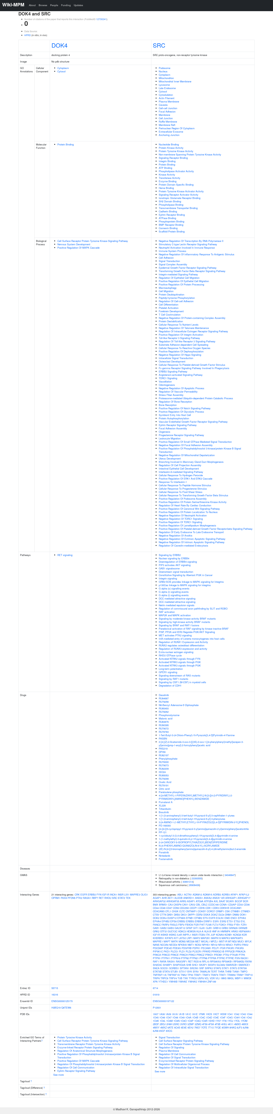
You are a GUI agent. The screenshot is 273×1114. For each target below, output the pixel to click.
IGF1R (105, 894)
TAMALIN (205, 971)
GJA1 (202, 928)
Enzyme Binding (167, 181)
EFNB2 (198, 918)
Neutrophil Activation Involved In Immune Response (187, 247)
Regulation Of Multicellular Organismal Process (184, 1064)
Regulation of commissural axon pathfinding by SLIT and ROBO (193, 608)
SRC (159, 45)
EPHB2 (166, 921)
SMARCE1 (244, 965)
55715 (54, 988)
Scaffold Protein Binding (172, 231)
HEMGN (191, 931)
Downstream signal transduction (176, 571)
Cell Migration (166, 291)
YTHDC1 (163, 981)
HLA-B (207, 931)
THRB (228, 971)
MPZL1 (214, 941)
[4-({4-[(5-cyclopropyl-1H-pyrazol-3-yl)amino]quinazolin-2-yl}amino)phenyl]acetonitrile (204, 829)
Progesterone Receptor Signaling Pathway (181, 435)
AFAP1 (234, 894)
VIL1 (217, 978)
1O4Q (197, 1021)
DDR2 (199, 914)
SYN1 (196, 971)
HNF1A (216, 931)
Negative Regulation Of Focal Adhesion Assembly (186, 445)
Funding (66, 5)
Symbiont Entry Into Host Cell (175, 415)
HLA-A (199, 931)
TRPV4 (173, 978)
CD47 (169, 908)
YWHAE (182, 981)
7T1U (211, 1027)
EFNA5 (181, 918)
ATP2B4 (208, 901)
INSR (121, 894)
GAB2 (163, 928)
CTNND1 (245, 911)
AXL (216, 901)
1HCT (216, 1014)
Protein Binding (65, 144)
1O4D (209, 1017)
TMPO (243, 971)
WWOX (247, 978)
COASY (202, 911)
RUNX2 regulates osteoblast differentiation (181, 645)
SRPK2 (209, 968)
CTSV (156, 914)
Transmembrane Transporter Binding (178, 208)
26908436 (194, 885)
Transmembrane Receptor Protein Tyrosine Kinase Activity (88, 1044)
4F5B (217, 1024)
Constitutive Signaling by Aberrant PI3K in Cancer (185, 575)
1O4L (162, 1021)
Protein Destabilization (171, 321)
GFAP (189, 928)
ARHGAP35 (172, 901)
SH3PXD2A (179, 965)
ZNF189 (211, 981)
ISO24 (162, 772)
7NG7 (197, 1027)
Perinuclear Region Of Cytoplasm (177, 128)
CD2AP (232, 904)
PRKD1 (209, 955)
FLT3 (215, 924)
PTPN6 (203, 958)
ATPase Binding (167, 218)
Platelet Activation (168, 308)
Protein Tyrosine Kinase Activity (176, 151)
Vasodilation (165, 381)
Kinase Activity (167, 174)
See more (58, 1074)
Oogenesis (164, 431)
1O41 (230, 1014)
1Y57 (218, 1021)
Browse (43, 5)
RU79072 (164, 728)
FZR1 (244, 924)
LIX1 (126, 894)
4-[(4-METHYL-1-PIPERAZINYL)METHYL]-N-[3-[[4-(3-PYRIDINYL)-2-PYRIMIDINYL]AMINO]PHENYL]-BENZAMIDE (196, 797)
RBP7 (95, 898)
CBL (198, 904)
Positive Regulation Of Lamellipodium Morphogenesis (187, 525)
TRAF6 (214, 975)
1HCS (209, 1014)
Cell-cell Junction (168, 108)
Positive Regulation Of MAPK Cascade (78, 247)
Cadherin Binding (168, 211)
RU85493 (164, 708)
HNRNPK (225, 931)
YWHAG (192, 981)
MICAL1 (205, 941)
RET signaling (64, 555)
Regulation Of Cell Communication (75, 1067)
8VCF (162, 1031)
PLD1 (182, 951)
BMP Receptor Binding (171, 224)
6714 (155, 988)
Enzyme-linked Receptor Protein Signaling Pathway (85, 1047)
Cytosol (61, 71)
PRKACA (240, 951)
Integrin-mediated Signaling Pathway (178, 274)
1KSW (223, 1014)
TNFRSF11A (160, 975)
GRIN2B (242, 928)
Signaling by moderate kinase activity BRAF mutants (187, 618)
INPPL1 (187, 934)
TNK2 (184, 975)
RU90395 (164, 725)
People (54, 5)
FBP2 (181, 924)
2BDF (156, 1024)
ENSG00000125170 (62, 1001)
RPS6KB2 (238, 961)
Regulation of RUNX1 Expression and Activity (183, 642)
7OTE (204, 1027)
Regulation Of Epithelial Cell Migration (179, 277)
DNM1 (228, 914)
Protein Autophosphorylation (174, 418)
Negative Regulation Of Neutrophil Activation (183, 515)
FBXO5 (189, 924)
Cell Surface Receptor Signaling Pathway (181, 1040)
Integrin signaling (168, 578)
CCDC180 (213, 904)
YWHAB (173, 981)
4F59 (204, 1024)
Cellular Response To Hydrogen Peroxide (181, 475)
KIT (176, 938)
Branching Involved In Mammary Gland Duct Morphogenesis (191, 462)
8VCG (169, 1031)
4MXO (237, 1024)
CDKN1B (224, 908)
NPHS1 (206, 944)
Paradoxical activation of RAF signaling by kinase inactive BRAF (194, 628)
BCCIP (238, 901)
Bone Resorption (168, 405)
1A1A (175, 1014)
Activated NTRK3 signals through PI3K (180, 662)
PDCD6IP (158, 948)
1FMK (202, 1014)
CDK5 (215, 908)
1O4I (243, 1017)
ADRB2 (217, 894)
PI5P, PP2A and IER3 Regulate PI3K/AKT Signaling (187, 632)
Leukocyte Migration (170, 438)
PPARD (206, 951)
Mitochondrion (166, 78)
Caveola (163, 105)
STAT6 (166, 971)
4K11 (230, 1024)
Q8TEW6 (66, 1007)
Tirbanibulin (165, 809)
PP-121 (163, 832)
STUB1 (174, 971)
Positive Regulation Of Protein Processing (181, 284)
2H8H (169, 1024)
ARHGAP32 (159, 901)
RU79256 (164, 701)
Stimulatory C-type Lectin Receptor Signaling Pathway (188, 244)
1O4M (169, 1021)
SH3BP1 (167, 965)
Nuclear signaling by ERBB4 (174, 558)
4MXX (245, 1024)
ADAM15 (207, 894)
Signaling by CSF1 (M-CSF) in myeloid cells (182, 682)
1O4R (204, 1021)
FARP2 (165, 924)
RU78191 (164, 785)
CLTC (182, 911)
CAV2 (192, 904)
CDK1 (208, 908)
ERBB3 (190, 921)
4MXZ (163, 1027)
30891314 (188, 881)
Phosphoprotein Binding (171, 221)
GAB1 (156, 928)
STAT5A (242, 968)
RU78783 (164, 732)
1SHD (211, 1021)
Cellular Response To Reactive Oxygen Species (184, 348)
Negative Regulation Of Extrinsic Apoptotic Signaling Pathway (192, 539)
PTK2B (234, 955)
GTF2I (163, 931)
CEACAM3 (159, 911)
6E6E (184, 1027)
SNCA (156, 968)
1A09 (168, 1014)
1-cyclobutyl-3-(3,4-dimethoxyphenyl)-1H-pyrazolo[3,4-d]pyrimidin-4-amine (198, 835)
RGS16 (197, 961)
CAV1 (185, 904)
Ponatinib (164, 852)
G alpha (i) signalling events (174, 592)
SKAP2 (212, 965)
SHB (188, 965)
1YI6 (224, 1021)
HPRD (27, 35)
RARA (163, 961)
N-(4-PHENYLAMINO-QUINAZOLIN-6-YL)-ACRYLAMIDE (189, 845)
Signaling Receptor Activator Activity (178, 194)
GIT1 (196, 928)
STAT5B (157, 971)
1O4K (156, 1021)
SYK (189, 971)
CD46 (162, 908)
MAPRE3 (135, 894)
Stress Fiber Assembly (171, 395)
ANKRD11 (188, 898)
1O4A (188, 1017)
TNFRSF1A (173, 975)
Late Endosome (167, 88)
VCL (206, 978)
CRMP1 (220, 911)
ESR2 (223, 921)
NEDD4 (173, 944)
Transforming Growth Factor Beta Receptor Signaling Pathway (192, 271)
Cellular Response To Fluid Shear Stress (180, 492)
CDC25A (184, 908)
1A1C (188, 1014)
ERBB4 (199, 921)
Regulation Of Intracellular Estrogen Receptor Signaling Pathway (193, 331)
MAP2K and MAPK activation (175, 615)
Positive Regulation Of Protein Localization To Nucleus (188, 512)
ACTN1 (188, 894)
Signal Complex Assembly (173, 264)
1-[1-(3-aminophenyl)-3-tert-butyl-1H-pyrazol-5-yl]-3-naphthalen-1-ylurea (196, 815)
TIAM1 (236, 971)
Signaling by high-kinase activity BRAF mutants (184, 622)
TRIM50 (231, 975)
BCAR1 (230, 901)
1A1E (195, 1014)
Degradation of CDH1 (170, 685)
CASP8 (177, 904)
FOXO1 (222, 924)
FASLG (174, 924)
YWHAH (202, 981)
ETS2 (237, 921)
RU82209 (164, 768)
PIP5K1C (158, 951)
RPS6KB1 (227, 961)
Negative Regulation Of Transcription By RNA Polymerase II (191, 241)
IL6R (179, 934)
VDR (212, 978)
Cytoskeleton (166, 95)
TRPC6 (164, 978)
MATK (174, 941)
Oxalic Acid (165, 782)
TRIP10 (248, 975)
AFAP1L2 (244, 894)
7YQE (217, 1027)
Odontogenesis (167, 385)
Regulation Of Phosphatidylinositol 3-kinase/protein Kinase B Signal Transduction (101, 1064)
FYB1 (237, 924)
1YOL (237, 1021)
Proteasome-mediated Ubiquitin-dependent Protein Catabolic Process (196, 398)
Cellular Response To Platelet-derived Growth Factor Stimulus (192, 364)
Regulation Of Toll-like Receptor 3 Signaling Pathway (187, 341)
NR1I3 (221, 944)
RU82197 (164, 755)
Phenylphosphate (168, 758)
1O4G (229, 1017)
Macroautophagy (168, 288)
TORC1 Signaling (168, 378)
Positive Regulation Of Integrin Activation (181, 334)
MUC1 (241, 941)
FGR (196, 924)
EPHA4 (157, 921)
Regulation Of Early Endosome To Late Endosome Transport (191, 532)
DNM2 (236, 914)
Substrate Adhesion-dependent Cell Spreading (183, 344)
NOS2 (198, 944)
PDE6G (177, 948)
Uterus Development (170, 458)
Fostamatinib (166, 859)
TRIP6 (156, 978)
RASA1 (87, 898)
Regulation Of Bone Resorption (175, 401)
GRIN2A (233, 928)
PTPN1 (157, 958)
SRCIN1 (194, 968)
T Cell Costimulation (170, 314)
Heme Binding (166, 188)
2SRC (176, 1024)
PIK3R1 (230, 948)
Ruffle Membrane (168, 121)
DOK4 (59, 45)
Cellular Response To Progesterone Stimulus (183, 488)
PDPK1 (196, 948)
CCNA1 (224, 904)
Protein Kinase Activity (171, 148)
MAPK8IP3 (237, 938)
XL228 (162, 805)
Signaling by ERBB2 (170, 555)
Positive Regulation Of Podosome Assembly (183, 498)
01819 (156, 994)
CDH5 (201, 908)
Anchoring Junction (169, 135)
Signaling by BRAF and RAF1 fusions (179, 625)
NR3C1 (229, 944)
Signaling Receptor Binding (173, 158)
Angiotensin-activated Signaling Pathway (181, 375)
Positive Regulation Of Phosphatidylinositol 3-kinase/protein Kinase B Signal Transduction (200, 450)
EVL (243, 921)
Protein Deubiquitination (171, 294)
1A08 (162, 1014)
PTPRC (221, 958)
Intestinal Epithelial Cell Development (179, 468)
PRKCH (184, 955)
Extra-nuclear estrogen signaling (176, 652)
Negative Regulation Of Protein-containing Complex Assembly (192, 318)
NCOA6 (164, 944)
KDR (244, 934)
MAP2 (196, 938)
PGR (222, 948)
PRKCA (157, 955)
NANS (156, 944)
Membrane (164, 115)
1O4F (223, 1017)
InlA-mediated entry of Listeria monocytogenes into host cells (192, 638)
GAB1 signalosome (169, 568)
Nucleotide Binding (169, 144)
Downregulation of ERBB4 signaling (178, 561)
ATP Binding (165, 168)
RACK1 (244, 958)
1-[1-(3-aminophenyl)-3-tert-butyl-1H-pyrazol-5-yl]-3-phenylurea (192, 819)
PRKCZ (200, 955)
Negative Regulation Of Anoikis (175, 535)
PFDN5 (71, 898)
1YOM (244, 1021)
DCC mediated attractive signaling (177, 598)
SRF (201, 968)
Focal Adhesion (167, 111)
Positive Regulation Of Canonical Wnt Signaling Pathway (189, 508)
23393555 (196, 878)
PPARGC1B (217, 951)
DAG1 (184, 914)
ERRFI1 (208, 921)
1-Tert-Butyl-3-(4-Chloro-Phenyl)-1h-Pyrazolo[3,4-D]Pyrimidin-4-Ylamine (197, 735)
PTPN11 (165, 958)
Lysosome (164, 84)
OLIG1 (144, 894)
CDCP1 (194, 908)
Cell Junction (166, 118)
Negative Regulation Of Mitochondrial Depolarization (187, 455)
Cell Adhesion (166, 257)
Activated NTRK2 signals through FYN (179, 658)
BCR (245, 901)
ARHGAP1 (231, 898)
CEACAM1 (236, 908)
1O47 (169, 1017)
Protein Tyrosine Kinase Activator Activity (181, 191)
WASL (230, 978)
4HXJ (224, 1024)
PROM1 (218, 955)
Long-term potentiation (171, 669)
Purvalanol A (166, 802)
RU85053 (164, 775)
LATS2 (182, 938)
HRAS (234, 931)
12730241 (101, 19)
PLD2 (189, 951)
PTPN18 (175, 958)
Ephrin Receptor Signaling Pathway (178, 425)
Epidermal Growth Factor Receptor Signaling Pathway (188, 267)
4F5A (211, 1024)
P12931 (157, 1007)
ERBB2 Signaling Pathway (173, 371)
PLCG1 (174, 951)
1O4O (183, 1021)
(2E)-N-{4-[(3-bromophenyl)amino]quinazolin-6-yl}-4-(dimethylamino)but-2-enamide (202, 849)
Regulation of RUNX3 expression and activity (183, 648)
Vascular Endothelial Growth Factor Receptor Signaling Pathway (193, 421)
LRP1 (190, 938)
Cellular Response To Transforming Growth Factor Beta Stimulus (193, 495)
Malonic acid (165, 718)
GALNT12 (180, 928)
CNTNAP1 (191, 911)
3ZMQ (198, 1024)
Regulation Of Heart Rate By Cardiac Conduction (185, 505)
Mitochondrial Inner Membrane (175, 81)
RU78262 (164, 711)
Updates (78, 5)
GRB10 (217, 928)
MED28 (190, 941)
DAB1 (170, 914)
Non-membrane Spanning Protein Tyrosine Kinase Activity (190, 154)
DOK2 (156, 918)
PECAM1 (206, 948)
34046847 (230, 875)
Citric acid (164, 788)
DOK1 (243, 914)
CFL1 (168, 911)
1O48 (175, 1017)
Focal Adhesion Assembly (173, 428)
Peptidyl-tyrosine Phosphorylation (177, 298)
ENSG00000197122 (163, 1001)
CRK (77, 894)
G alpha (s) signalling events (174, 588)
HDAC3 (182, 931)
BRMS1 (163, 904)
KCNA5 (220, 934)
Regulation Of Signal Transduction (177, 1057)
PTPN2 (185, 958)
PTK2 (79, 898)
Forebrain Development (171, 311)
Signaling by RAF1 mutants (173, 679)
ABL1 (180, 894)
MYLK (248, 941)
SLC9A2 (221, 965)
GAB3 (170, 928)
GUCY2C (172, 931)
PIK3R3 (239, 948)
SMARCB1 (232, 965)
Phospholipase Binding (171, 204)
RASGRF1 (181, 961)
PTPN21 (194, 958)
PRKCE (175, 955)
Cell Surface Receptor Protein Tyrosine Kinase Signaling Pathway (92, 241)
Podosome (164, 68)
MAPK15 (216, 938)
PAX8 (64, 898)
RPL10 (205, 961)
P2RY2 (237, 944)
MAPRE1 (158, 941)
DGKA (206, 914)
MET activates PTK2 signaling (175, 635)
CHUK (175, 911)
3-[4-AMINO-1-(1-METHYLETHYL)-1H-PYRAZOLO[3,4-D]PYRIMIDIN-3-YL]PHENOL (204, 822)
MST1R (223, 941)
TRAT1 (222, 975)
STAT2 (121, 898)
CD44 (156, 908)
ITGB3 (201, 934)
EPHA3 (242, 918)
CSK (227, 911)
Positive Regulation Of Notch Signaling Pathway (185, 408)
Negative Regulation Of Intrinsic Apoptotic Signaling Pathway (192, 542)
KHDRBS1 (158, 938)
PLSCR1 (197, 951)
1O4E (216, 1017)
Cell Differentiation (168, 304)
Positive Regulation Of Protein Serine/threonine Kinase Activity (193, 502)
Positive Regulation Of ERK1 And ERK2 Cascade (185, 478)
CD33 (240, 904)
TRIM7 (240, 975)
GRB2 (225, 928)
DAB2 (177, 914)
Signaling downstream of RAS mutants (179, 675)
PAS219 (163, 748)
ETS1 (230, 921)
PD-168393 (165, 825)
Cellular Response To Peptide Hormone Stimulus (185, 485)
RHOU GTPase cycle (170, 655)
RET (101, 898)
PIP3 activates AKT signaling (175, 565)
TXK (185, 978)
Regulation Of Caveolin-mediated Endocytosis (183, 545)
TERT (214, 971)
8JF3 (239, 1027)
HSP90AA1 (245, 931)
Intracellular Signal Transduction (176, 358)
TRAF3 (206, 975)
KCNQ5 (237, 934)
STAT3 (233, 968)
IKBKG (172, 934)
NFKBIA (182, 944)
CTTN (163, 914)
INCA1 (113, 894)
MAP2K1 (205, 938)
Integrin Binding (167, 161)
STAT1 (225, 968)
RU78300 (164, 762)
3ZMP (190, 1024)
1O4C (202, 1017)
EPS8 (173, 921)
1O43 (243, 1014)
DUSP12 (172, 918)
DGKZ (214, 914)
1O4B (195, 1017)
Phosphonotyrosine (169, 715)
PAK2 (245, 944)
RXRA (248, 961)
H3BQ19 (56, 1007)
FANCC (157, 924)
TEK (128, 898)
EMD (227, 918)
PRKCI (192, 955)
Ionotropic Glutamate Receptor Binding (179, 198)
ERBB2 (92, 894)
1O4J (249, 1017)
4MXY (156, 1027)
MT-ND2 (232, 941)
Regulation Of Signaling (171, 1047)
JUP (213, 934)
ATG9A (199, 901)
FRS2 (230, 924)
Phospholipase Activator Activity (176, 171)
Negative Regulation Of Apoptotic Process (181, 388)
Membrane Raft (167, 125)
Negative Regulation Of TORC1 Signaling (181, 518)
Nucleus (163, 71)
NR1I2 (214, 944)
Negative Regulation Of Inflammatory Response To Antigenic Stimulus (196, 254)
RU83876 (164, 722)
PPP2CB (230, 951)
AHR (164, 898)
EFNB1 (190, 918)
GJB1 (209, 928)
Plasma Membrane (169, 101)
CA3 (170, 904)
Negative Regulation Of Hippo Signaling (180, 354)
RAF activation (167, 612)
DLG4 (221, 914)
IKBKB (164, 934)
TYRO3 (193, 978)
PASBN (163, 738)
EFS (205, 918)
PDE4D (168, 948)
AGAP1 (157, 898)
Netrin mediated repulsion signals (176, 605)
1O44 (249, 1014)
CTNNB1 (235, 911)
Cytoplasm (63, 68)
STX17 (182, 971)
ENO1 (234, 918)
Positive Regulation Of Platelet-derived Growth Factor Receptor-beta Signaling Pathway (206, 529)
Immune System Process (172, 251)
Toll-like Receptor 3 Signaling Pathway (179, 338)
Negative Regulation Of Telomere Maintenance (184, 328)
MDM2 (182, 941)
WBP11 (239, 978)
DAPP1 (192, 914)
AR (223, 898)
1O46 (162, 1017)
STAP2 (217, 968)
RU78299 (164, 778)
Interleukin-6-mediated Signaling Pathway (181, 472)
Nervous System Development (73, 244)
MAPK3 (226, 938)
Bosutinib (164, 812)
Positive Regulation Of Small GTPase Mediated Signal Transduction (195, 441)
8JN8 (245, 1027)
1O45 (156, 1017)
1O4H (236, 1017)
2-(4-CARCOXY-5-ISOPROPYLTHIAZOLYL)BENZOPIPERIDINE (193, 842)
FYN (99, 894)
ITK (208, 934)
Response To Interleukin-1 (173, 482)
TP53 (190, 975)
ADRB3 (226, 894)
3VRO (183, 1024)
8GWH (225, 1027)
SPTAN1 (184, 968)
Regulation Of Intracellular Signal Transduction (184, 1067)
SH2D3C (157, 965)
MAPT (167, 941)
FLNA (209, 924)
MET (197, 941)
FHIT (202, 924)
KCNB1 (228, 934)
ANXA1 (199, 898)
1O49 (182, 1017)
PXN (237, 958)
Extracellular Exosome (171, 131)
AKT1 (171, 898)
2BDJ (163, 1024)
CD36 (247, 904)
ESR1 (216, 921)
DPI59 (162, 752)
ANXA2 (208, 898)
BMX (155, 904)
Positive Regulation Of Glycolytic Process (181, 411)
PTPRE (230, 958)
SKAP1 (203, 965)
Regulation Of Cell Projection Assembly (180, 465)
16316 (54, 994)
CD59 (176, 908)
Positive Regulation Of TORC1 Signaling (180, 522)
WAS (224, 978)
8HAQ (233, 1027)
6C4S (177, 1027)
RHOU (107, 898)
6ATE (170, 1027)
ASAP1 (191, 901)
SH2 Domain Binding (170, 201)
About (32, 5)
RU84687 (164, 698)
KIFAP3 (169, 938)
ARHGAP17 (244, 898)
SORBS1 (174, 968)
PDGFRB (187, 948)
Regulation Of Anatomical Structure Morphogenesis (85, 1050)
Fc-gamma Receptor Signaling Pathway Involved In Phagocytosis (194, 368)
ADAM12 (197, 894)
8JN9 (155, 1031)
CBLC (204, 904)
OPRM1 (55, 898)
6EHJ (191, 1027)
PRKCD (166, 955)
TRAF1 (198, 975)
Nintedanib (164, 855)
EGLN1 (220, 918)
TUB (180, 978)
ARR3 (183, 901)
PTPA (242, 955)
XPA (155, 981)
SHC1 (195, 965)
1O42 (236, 1014)
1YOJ (230, 1021)
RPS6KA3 (215, 961)
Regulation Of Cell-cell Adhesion (176, 301)
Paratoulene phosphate (171, 792)
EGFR (83, 894)
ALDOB (178, 898)
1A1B (181, 1014)
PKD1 (167, 951)
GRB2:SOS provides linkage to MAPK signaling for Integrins (191, 581)
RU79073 (164, 765)
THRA (221, 971)
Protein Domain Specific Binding (176, 184)
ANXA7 (216, 898)
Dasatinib (164, 695)
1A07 (155, 1014)
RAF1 (156, 961)
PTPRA (212, 958)
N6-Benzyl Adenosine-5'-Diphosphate (179, 705)
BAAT (222, 901)
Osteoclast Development (172, 361)
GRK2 (156, 931)
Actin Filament (166, 98)
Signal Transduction (169, 261)
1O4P (190, 1021)
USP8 (200, 978)
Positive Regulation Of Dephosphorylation (181, 351)
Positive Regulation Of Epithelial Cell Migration (184, 281)
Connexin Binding (168, 228)
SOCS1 (164, 968)
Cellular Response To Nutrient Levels (179, 324)
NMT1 (191, 944)
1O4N (176, 1021)
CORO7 (211, 911)
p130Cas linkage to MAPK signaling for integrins (185, 585)
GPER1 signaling (168, 672)
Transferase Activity (169, 178)
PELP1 (216, 948)
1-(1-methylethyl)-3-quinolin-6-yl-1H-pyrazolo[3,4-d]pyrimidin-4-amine (195, 839)
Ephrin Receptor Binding (172, 214)
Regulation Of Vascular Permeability (178, 391)
